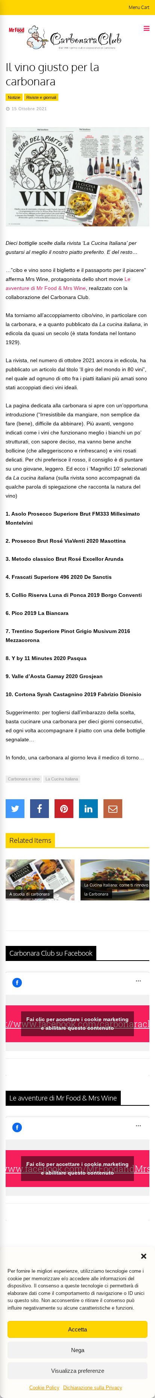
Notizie (14, 97)
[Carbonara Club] (74, 47)
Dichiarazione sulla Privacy (92, 1387)
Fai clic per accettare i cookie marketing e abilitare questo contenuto (77, 1023)
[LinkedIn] (88, 808)
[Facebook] (39, 808)
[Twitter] (15, 808)
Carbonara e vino (24, 779)
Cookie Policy (44, 1387)
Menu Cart (139, 7)
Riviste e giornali (41, 97)
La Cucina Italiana (62, 779)
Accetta (77, 1329)
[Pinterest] (64, 808)
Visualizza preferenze (77, 1371)
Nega (77, 1350)
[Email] (112, 808)
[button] (143, 1256)
